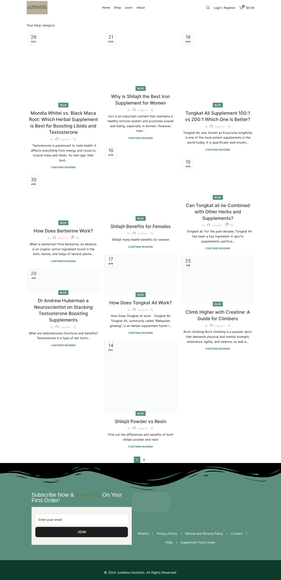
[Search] (208, 7)
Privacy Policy (167, 533)
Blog (63, 105)
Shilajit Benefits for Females (140, 226)
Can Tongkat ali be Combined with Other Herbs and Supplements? (218, 212)
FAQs (169, 542)
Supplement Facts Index (197, 542)
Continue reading (63, 167)
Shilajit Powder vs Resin (140, 421)
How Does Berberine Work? (63, 231)
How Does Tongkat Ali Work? (140, 266)
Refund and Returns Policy (204, 533)
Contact (237, 533)
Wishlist (143, 533)
